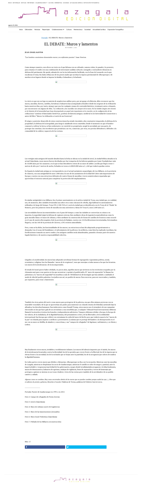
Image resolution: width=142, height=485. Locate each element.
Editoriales (16, 3)
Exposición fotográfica (91, 3)
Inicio (10, 3)
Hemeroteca (58, 3)
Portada (44, 38)
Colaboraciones (40, 3)
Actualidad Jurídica (76, 3)
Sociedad (66, 3)
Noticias (24, 3)
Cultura (51, 3)
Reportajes (30, 3)
